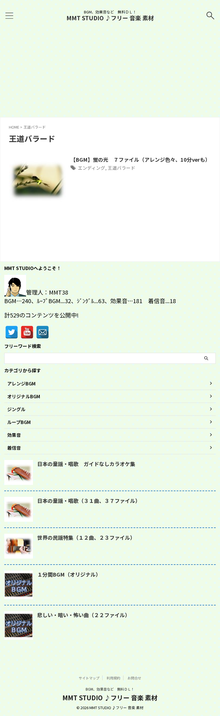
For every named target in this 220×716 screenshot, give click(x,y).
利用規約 (113, 677)
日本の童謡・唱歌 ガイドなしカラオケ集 (86, 463)
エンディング (91, 167)
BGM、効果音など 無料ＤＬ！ (110, 689)
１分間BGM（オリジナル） (69, 574)
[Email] (42, 332)
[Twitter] (11, 332)
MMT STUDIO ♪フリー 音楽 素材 (110, 18)
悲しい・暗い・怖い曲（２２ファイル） (83, 615)
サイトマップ (89, 677)
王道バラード (121, 167)
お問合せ (134, 677)
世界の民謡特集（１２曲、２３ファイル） (86, 537)
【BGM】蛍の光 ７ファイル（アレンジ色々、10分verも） (140, 159)
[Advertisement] (110, 74)
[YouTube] (27, 332)
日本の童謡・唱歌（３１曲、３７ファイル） (88, 500)
